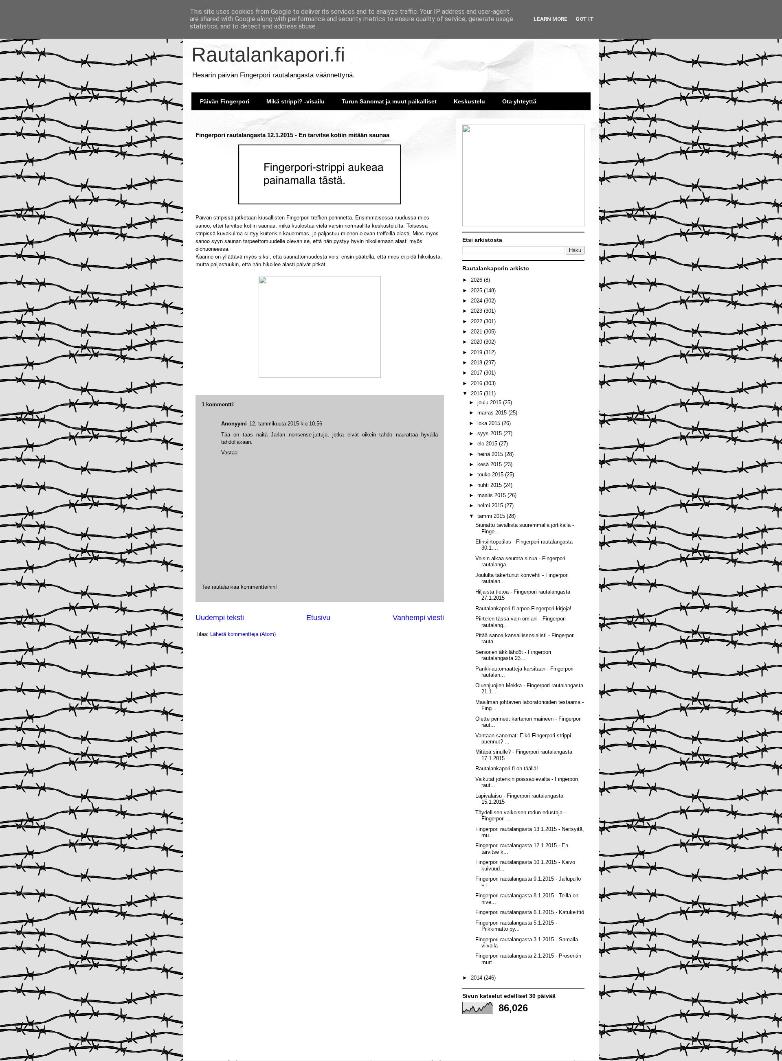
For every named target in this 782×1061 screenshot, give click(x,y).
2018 (477, 363)
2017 (477, 373)
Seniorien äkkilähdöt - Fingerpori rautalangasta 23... (513, 655)
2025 (477, 290)
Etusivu (318, 618)
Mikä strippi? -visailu (295, 101)
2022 (477, 321)
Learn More (550, 19)
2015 (477, 393)
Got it (585, 19)
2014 (477, 978)
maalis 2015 (492, 495)
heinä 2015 (491, 454)
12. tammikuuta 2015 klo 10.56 (285, 424)
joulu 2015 (490, 402)
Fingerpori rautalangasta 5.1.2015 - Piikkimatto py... (516, 926)
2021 (477, 332)
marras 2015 (492, 413)
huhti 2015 (490, 485)
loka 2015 (489, 423)
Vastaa (229, 452)
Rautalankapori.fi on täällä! (506, 768)
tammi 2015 (492, 516)
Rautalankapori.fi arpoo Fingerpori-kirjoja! (523, 608)
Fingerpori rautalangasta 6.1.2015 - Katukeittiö (529, 912)
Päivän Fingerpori (224, 101)
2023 (477, 311)
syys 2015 (490, 433)
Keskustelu (469, 101)
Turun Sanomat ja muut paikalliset (389, 101)
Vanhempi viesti (418, 618)
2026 (477, 280)
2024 (477, 301)
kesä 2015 (490, 464)
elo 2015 (488, 444)
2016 (477, 383)
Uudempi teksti (220, 618)
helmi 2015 (491, 505)
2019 (477, 352)
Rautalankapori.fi (268, 54)
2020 (477, 342)
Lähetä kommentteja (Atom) (243, 634)
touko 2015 (491, 474)
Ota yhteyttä (519, 101)
